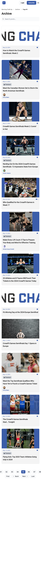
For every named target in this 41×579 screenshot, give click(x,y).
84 (18, 472)
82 (6, 472)
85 (23, 472)
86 (29, 472)
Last (32, 476)
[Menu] (38, 2)
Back (17, 476)
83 (12, 472)
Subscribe (31, 3)
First (7, 476)
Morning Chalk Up (7, 9)
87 (34, 472)
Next (24, 476)
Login (22, 3)
